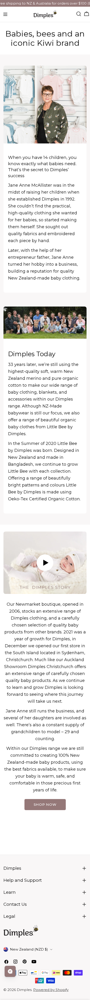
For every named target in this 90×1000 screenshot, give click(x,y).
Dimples (24, 990)
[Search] (78, 14)
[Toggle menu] (5, 14)
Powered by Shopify (51, 990)
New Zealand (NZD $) (29, 949)
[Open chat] (10, 971)
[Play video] (45, 563)
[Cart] (86, 14)
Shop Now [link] (45, 804)
